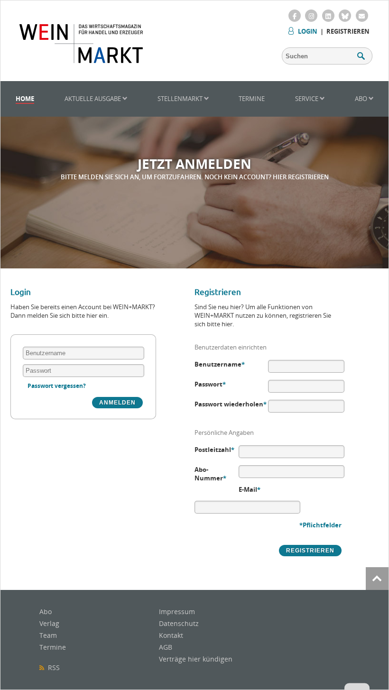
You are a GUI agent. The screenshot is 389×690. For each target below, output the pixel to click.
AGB (165, 647)
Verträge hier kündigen (195, 658)
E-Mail (249, 489)
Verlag (49, 623)
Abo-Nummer (210, 473)
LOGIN (307, 31)
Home (25, 98)
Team (48, 635)
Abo (362, 98)
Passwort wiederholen (230, 404)
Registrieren (348, 31)
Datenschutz (179, 623)
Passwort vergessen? (57, 386)
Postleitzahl (214, 449)
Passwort (210, 384)
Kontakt (171, 635)
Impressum (177, 611)
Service (307, 98)
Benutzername (219, 364)
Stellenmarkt (180, 98)
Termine (252, 98)
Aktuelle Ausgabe (93, 98)
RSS (52, 667)
